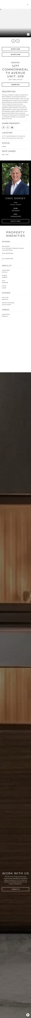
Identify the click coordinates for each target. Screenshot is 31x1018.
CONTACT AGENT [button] (15, 221)
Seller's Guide (15, 54)
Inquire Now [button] (15, 84)
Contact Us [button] (15, 889)
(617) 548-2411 (16, 210)
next (17, 41)
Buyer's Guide (15, 49)
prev (13, 41)
